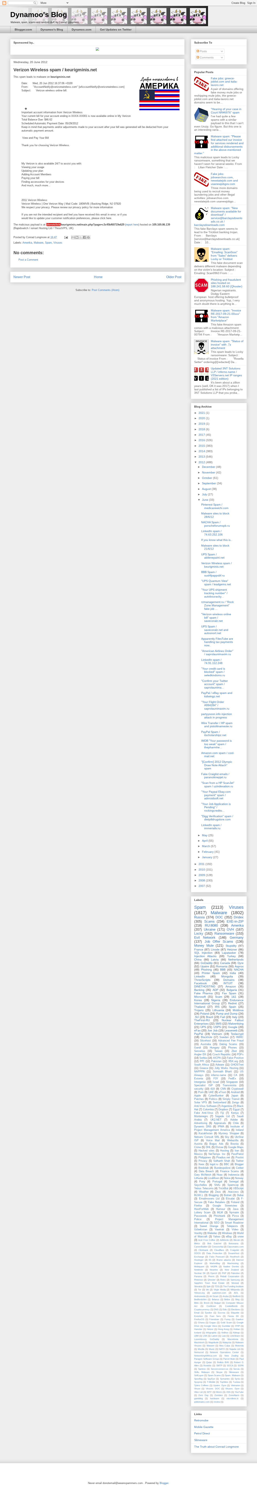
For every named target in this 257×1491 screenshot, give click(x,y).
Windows (227, 1233)
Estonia (198, 1078)
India (233, 973)
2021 (202, 412)
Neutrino (214, 1270)
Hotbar (236, 1329)
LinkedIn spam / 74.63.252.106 (212, 532)
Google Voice (210, 1326)
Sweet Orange (209, 1226)
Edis (225, 1309)
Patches (199, 1099)
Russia (199, 917)
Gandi (197, 1047)
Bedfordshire (200, 1299)
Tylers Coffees (201, 1385)
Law (224, 1336)
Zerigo (235, 1102)
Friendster (214, 1319)
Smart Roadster (234, 1222)
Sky (227, 1137)
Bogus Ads (216, 1143)
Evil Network (204, 937)
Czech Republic (221, 1054)
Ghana (201, 1322)
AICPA (217, 1058)
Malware (38, 242)
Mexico (198, 1154)
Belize (227, 1299)
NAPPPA (199, 1071)
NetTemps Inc (216, 1154)
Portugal (217, 1181)
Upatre (204, 966)
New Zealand (232, 1270)
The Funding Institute (233, 1286)
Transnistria (229, 1085)
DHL (208, 1147)
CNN (223, 1088)
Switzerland (219, 1102)
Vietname (235, 1385)
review (217, 1402)
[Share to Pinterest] (88, 237)
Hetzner (232, 949)
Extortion (198, 1316)
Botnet (228, 1195)
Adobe (234, 1119)
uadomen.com (219, 1293)
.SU (196, 1017)
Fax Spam (229, 993)
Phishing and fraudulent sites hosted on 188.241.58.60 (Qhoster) (226, 283)
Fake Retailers (216, 1202)
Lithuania (218, 1010)
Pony (202, 1181)
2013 (202, 456)
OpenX (213, 1273)
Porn (201, 1092)
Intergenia (200, 1082)
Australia (206, 1044)
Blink (196, 1303)
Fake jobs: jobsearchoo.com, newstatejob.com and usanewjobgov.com (224, 179)
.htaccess (233, 1191)
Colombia (208, 1109)
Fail (222, 1017)
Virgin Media (220, 1289)
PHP (224, 1273)
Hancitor (198, 1329)
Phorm (211, 1276)
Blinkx (197, 1243)
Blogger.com (23, 29)
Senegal (234, 1181)
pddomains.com (202, 1402)
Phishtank (219, 1216)
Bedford (236, 1296)
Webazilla (232, 1140)
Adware (219, 1064)
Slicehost (205, 1040)
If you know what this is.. (216, 540)
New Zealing (231, 1355)
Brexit (206, 1303)
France (198, 949)
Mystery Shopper (228, 1133)
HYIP (237, 1326)
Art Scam (213, 1296)
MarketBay (215, 1263)
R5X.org (233, 1061)
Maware (210, 1345)
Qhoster (212, 1280)
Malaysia (226, 1342)
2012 (202, 462)
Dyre (241, 963)
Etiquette (235, 1313)
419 (212, 1088)
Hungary (214, 1047)
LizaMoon (213, 1178)
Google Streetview (225, 1205)
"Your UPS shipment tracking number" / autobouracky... (214, 593)
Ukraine (209, 929)
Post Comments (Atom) (105, 290)
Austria (198, 1143)
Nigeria (215, 1000)
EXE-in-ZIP (235, 921)
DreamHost (233, 1253)
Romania (221, 966)
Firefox (198, 1205)
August (207, 489)
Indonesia (233, 1174)
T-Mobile (211, 1382)
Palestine (235, 1273)
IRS (217, 1006)
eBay (229, 1236)
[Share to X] (81, 237)
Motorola (239, 1345)
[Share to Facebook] (85, 237)
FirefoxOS (199, 1319)
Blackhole (206, 1037)
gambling (198, 1398)
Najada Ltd (234, 1349)
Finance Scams (229, 1171)
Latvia (215, 959)
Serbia (203, 1058)
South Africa (201, 1064)
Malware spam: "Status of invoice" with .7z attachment (227, 345)
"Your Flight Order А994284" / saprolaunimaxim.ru (215, 705)
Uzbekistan (200, 1229)
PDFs (240, 1054)
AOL (236, 1293)
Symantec (225, 1379)
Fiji (222, 1113)
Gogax (212, 1322)
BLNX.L (198, 1195)
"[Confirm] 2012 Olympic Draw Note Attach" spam (216, 765)
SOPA (241, 1365)
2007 (202, 885)
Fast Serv (215, 1316)
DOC (219, 917)
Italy (234, 1017)
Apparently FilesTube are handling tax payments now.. (217, 642)
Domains (229, 979)
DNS (216, 1309)
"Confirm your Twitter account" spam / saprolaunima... (214, 684)
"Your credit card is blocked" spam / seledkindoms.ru (213, 672)
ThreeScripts (202, 979)
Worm (219, 1392)
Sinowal (235, 1283)
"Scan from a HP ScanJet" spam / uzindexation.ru (217, 784)
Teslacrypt (237, 1033)
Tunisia (236, 1382)
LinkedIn (199, 976)
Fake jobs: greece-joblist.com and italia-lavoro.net (224, 82)
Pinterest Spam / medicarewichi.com (214, 506)
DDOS (197, 1253)
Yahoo (216, 1236)
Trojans (199, 1010)
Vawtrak (219, 1229)
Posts (203, 51)
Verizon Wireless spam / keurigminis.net (216, 565)
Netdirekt (198, 1270)
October (207, 477)
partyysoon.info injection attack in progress (216, 715)
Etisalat (230, 1198)
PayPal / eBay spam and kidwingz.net (216, 694)
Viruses (57, 242)
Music (212, 1349)
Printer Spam (211, 973)
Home (98, 277)
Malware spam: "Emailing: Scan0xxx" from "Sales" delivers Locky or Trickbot (224, 253)
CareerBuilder (201, 1246)
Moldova (238, 1010)
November (209, 472)
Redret (232, 1003)
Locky (198, 933)
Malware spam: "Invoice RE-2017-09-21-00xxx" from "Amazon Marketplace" (226, 315)
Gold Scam (226, 1322)
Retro (223, 1280)
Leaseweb (231, 1030)
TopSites (224, 1382)
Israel (216, 1082)
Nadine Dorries (231, 1266)
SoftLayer (199, 1375)
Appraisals (220, 1123)
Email (196, 1313)
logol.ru (214, 1164)
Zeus (218, 1191)
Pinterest (198, 1280)
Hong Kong (223, 1329)
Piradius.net (223, 1157)
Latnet (214, 1336)
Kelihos (224, 1332)
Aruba (225, 1296)
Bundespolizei (222, 1168)
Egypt (236, 1109)
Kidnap (236, 1332)
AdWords (224, 1240)
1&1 (233, 996)
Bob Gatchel (214, 1243)
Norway (239, 1178)
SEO (216, 1222)
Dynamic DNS (202, 1126)
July (205, 494)
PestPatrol (237, 1154)
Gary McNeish (202, 1174)
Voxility (198, 1233)
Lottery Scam (202, 1212)
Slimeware (234, 1372)
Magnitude (213, 1342)
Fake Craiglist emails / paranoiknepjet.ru (215, 775)
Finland (235, 1202)
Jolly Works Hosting (226, 1068)
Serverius (199, 1051)
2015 (202, 445)
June (205, 499)
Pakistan (216, 1061)
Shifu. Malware (202, 1372)
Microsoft (200, 996)
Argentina (226, 1106)
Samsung (235, 1280)
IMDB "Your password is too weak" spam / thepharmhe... (216, 744)
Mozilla (201, 1349)
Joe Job (212, 1030)
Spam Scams (214, 1375)
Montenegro (201, 1116)
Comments (206, 57)
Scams (209, 921)
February (208, 851)
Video (235, 1229)
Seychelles (200, 1185)
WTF (209, 1392)
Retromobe (201, 1420)
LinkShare (235, 1336)
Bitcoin (237, 1240)
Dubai (240, 1195)
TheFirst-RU (202, 1020)
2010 (202, 869)
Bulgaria (231, 989)
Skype (219, 1372)
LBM (196, 1336)
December (209, 466)
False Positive (235, 1058)
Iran (237, 1150)
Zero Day (203, 1395)
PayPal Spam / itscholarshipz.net (213, 733)
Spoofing (198, 1379)
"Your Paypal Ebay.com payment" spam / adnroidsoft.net (216, 795)
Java (235, 1209)
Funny (227, 1319)
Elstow (219, 1147)
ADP (215, 989)
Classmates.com (235, 1246)
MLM (220, 1212)
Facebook (200, 983)
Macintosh (199, 1342)
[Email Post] (66, 237)
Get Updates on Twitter (116, 29)
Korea (198, 1000)
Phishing (206, 969)
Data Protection (214, 1253)
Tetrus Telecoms (204, 1188)
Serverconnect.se (219, 1369)
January (207, 857)
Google (232, 1027)
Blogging (214, 1195)
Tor (199, 1289)
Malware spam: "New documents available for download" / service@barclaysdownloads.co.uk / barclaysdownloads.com (218, 216)
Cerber (240, 1168)
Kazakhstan (205, 1133)
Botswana (233, 1243)
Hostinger (199, 1260)
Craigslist (234, 1250)
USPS (217, 1027)
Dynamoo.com (81, 29)
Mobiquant (199, 1266)
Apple (197, 1095)
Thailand (199, 1006)
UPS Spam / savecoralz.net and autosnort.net (214, 630)
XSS (228, 1392)
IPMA (221, 1126)
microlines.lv (232, 1398)
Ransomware (224, 933)
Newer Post (21, 277)
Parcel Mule (229, 1359)
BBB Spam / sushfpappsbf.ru (213, 573)
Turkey (231, 956)
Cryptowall (238, 1088)
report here (132, 224)
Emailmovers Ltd (209, 1198)
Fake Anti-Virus (203, 1113)
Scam (218, 996)
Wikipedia (235, 1289)
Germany (237, 937)
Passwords (200, 1216)
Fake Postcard (216, 1256)
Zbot (234, 1051)
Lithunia (198, 1178)
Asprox (239, 966)
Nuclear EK (200, 1273)
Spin (208, 1286)
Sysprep (198, 1382)
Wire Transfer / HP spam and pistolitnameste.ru (217, 724)
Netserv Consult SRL (206, 1137)
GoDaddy (207, 963)
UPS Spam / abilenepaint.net (212, 556)
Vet (207, 1289)
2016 (202, 440)
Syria (237, 1379)
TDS (217, 1286)
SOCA (230, 1365)
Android (235, 1092)
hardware (214, 1398)
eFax (197, 1030)
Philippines (204, 1157)
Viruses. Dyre (232, 1388)
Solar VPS (200, 1102)
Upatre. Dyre (219, 1385)
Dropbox (223, 1109)
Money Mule (204, 945)
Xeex (201, 1164)
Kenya (235, 1113)
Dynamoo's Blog (38, 14)
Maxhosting (233, 1263)
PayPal (198, 1033)
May (205, 835)
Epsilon (208, 1313)
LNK (205, 1336)
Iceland (197, 1332)
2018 (202, 429)
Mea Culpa (224, 1345)
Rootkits (207, 1365)
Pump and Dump (227, 1013)
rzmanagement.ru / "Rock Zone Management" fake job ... (217, 605)
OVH (230, 929)
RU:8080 (211, 925)
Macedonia (232, 1339)
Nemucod (199, 1352)
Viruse (197, 1388)
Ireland (240, 1130)
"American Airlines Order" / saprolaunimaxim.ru (217, 652)
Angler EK (200, 1054)
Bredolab (203, 1168)
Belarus (215, 1299)
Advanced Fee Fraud (231, 1040)
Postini (240, 1157)
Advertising (200, 1123)
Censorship (217, 1246)
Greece (204, 1068)
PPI (202, 1061)
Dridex (239, 917)
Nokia (227, 1178)
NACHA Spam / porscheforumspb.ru (215, 524)
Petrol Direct (202, 1433)
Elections (235, 1309)
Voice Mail (212, 1140)
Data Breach (206, 1171)
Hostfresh (235, 1256)
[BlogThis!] (77, 237)
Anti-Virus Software (205, 1106)
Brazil (209, 1017)
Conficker (211, 1306)
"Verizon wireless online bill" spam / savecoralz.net (216, 618)
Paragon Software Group (206, 1359)
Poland (204, 1013)
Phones (232, 1047)
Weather (204, 1191)
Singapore (232, 1082)
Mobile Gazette (203, 1427)
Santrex (202, 1369)
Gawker (240, 1319)
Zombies (218, 1395)
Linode (215, 949)
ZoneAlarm (234, 1395)
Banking (199, 989)
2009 (202, 875)
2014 (202, 451)
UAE (211, 1092)
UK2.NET (215, 1119)
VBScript (238, 1188)
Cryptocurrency (202, 1309)
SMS (218, 1023)
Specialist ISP (203, 1085)
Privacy (203, 1161)
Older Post (173, 277)
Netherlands (236, 959)
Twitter (240, 1161)
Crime (197, 1147)
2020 (202, 418)
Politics (213, 1099)
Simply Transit (231, 1099)
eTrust (222, 1092)
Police (197, 1219)
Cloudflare (219, 1250)
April (205, 840)
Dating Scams (228, 1044)
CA (235, 1075)
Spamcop (233, 1185)
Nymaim (234, 1212)
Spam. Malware (232, 1375)
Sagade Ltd (222, 1116)
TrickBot (223, 1188)
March (206, 846)
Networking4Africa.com (205, 1355)
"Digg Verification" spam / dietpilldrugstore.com (217, 818)
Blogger (239, 1164)
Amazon (230, 986)
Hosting (224, 1150)
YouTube (239, 1392)
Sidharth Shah (221, 1161)
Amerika (27, 242)
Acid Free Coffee (206, 1240)
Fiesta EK (233, 1316)
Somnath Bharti (222, 1071)
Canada (225, 963)
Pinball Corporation (229, 1276)
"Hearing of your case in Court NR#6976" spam (226, 110)
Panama (198, 1276)
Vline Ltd (198, 1392)
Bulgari (217, 1303)
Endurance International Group (219, 1001)
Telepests (232, 1226)
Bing (237, 1299)
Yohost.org (199, 1293)
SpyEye (211, 1379)
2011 (202, 864)
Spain (232, 1006)
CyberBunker (215, 1095)
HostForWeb (201, 1209)
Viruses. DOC (213, 1388)
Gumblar (226, 1326)
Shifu (217, 1185)
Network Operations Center (224, 1352)
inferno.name (218, 1075)
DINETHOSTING (204, 986)
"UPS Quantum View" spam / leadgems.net (216, 582)
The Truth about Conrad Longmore (216, 1446)
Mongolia (227, 976)
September (209, 483)
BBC (226, 1164)
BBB (222, 969)
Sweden (224, 1037)
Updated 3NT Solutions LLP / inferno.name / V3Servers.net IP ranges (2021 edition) (226, 373)
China (198, 959)
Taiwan (218, 1051)
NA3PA (213, 1266)
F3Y (215, 1078)
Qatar (209, 1362)
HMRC (240, 1037)
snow (241, 1236)
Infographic (211, 1332)
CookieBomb (231, 1306)
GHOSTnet (237, 1064)
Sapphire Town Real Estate (209, 1283)
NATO (222, 1349)
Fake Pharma (203, 993)
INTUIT (228, 983)
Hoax (220, 1174)
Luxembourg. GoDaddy (206, 1339)
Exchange (199, 1256)
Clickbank (203, 1250)
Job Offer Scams (219, 941)
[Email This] (73, 237)
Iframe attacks (223, 1260)
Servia (236, 1369)
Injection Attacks (205, 956)
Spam (48, 242)
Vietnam (217, 1033)
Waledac (212, 1233)
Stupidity (231, 945)
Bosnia (234, 1143)
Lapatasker (229, 952)
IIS (210, 1260)
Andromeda (199, 1296)
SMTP (219, 1365)
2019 (202, 423)
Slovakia (198, 1286)
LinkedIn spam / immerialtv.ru (211, 826)
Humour (220, 1209)
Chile (236, 1123)
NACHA (239, 969)
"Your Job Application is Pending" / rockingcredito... (216, 807)
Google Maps (236, 1147)
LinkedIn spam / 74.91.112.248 (211, 661)
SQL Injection (203, 952)
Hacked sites (206, 1150)
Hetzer (210, 1329)
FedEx (232, 1078)
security (198, 1088)
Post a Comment (28, 259)
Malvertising (236, 1023)
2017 (202, 434)
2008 (202, 880)
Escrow (221, 1313)
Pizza (235, 1216)
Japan (234, 1095)
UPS (203, 1027)
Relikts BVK (223, 1362)
